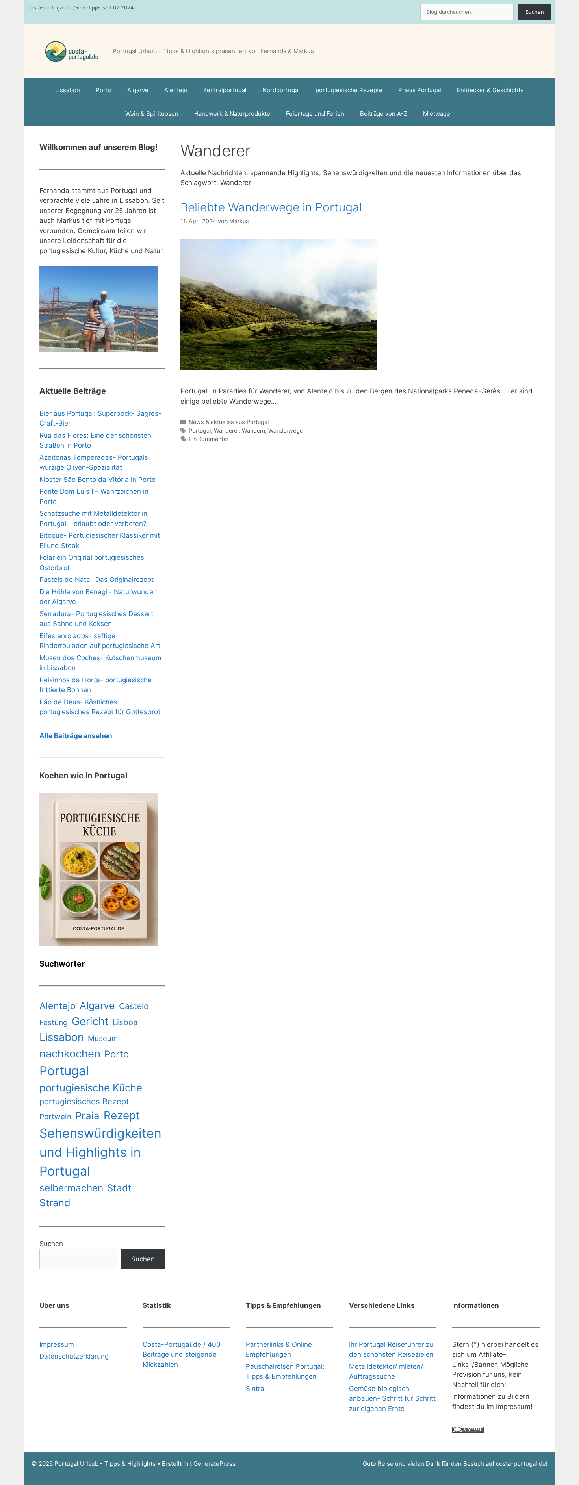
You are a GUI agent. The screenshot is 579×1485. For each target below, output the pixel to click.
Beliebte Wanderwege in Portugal (271, 207)
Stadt (119, 1188)
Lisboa (125, 1022)
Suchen (534, 12)
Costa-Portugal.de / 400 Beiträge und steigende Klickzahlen (182, 1354)
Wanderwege (285, 430)
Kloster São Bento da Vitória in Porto (97, 479)
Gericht (90, 1021)
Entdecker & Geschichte (490, 90)
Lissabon (67, 90)
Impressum (56, 1344)
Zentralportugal (225, 90)
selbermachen (71, 1188)
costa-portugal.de (521, 1463)
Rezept (122, 1115)
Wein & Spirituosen (151, 113)
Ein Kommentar (208, 438)
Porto (103, 90)
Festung (53, 1022)
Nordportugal (281, 90)
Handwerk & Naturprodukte (232, 113)
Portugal (200, 430)
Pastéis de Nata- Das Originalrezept (96, 579)
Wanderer (226, 430)
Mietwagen (438, 113)
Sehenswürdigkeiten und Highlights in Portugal (100, 1152)
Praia (87, 1115)
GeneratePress (214, 1463)
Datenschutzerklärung (74, 1356)
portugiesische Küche (90, 1087)
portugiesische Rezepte (348, 90)
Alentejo (175, 90)
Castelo (134, 1006)
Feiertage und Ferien (315, 113)
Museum (103, 1038)
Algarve (137, 90)
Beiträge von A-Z (383, 113)
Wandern (253, 430)
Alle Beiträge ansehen (75, 736)
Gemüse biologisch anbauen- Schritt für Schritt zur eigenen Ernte (392, 1399)
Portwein (55, 1116)
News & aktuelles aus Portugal (229, 421)
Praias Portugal (419, 90)
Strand (55, 1202)
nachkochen (69, 1053)
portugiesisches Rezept (84, 1101)
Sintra (255, 1388)
